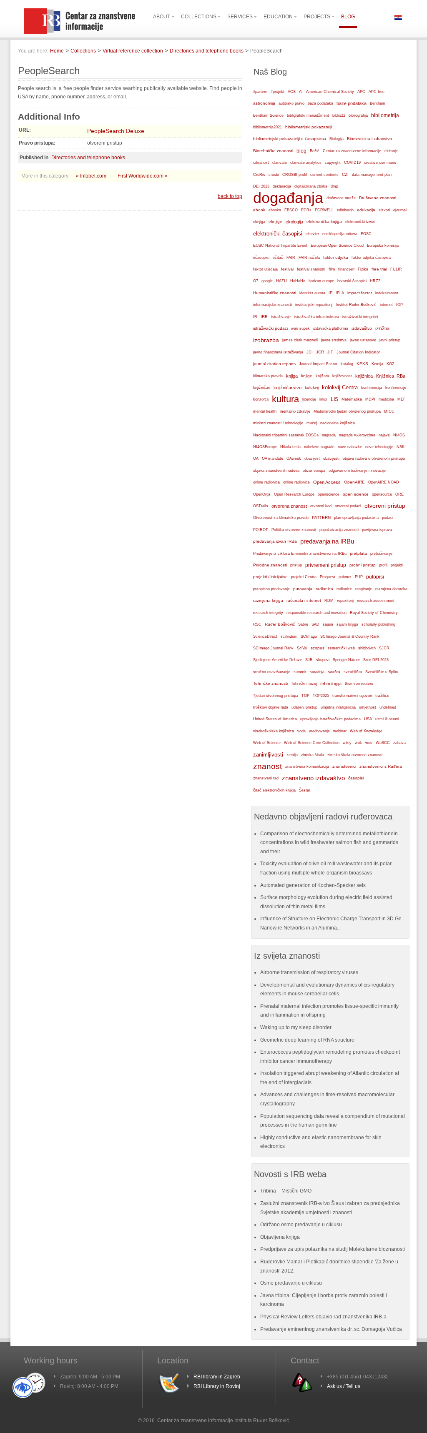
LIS (334, 399)
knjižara (322, 376)
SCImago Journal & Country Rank (349, 636)
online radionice (296, 482)
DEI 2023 (261, 186)
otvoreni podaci (348, 506)
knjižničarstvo (287, 387)
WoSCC (383, 743)
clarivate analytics (306, 162)
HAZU (281, 281)
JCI (309, 352)
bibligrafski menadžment (308, 115)
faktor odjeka (335, 257)
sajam (328, 624)
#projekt (277, 92)
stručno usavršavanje (271, 672)
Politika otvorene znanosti (293, 530)
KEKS (362, 363)
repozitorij (345, 601)
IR (255, 317)
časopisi (356, 778)
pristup (296, 565)
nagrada (329, 435)
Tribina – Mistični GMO (285, 1191)
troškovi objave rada (270, 707)
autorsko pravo (291, 103)
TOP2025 (321, 696)
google (267, 281)
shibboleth (367, 648)
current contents (324, 175)
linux (323, 399)
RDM (329, 601)
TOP (305, 696)
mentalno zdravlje (295, 411)
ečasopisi (261, 258)
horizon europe (321, 281)
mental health (264, 411)
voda (301, 731)
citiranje (391, 151)
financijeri (346, 269)
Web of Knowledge (366, 731)
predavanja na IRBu (327, 541)
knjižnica (364, 375)
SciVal (302, 648)
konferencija (371, 388)
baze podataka (352, 103)
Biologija (336, 139)
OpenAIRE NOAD (383, 482)
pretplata (358, 553)
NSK (400, 446)
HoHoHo (297, 281)
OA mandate (272, 458)
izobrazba (266, 340)
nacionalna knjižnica (337, 423)
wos (368, 742)
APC (361, 92)
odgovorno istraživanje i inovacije (357, 470)
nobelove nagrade (319, 446)
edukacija (366, 210)
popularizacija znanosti (339, 529)
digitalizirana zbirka (310, 186)
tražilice (382, 695)
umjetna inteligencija (338, 707)
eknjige (275, 221)
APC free (376, 92)
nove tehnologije (379, 447)
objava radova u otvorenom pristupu (374, 458)
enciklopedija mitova (339, 234)
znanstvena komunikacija (307, 766)
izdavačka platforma (330, 328)
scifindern (289, 636)
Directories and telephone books (207, 51)
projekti (397, 565)
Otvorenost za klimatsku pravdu (281, 518)
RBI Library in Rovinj (216, 1386)
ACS (292, 92)
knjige (306, 375)
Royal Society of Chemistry (374, 613)
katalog (347, 364)
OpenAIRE (354, 482)
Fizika (363, 269)
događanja (288, 198)
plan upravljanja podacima (356, 517)
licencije (309, 399)
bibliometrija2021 (267, 127)
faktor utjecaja (265, 269)
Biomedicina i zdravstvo (369, 138)
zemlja (292, 755)
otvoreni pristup (384, 506)
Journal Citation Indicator (358, 352)
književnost (342, 376)
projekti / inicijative (270, 576)
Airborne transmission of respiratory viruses (309, 972)
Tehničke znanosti (270, 683)
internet (386, 305)
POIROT (260, 530)
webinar (340, 731)
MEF (401, 399)
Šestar (304, 790)
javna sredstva (334, 340)
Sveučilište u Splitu (381, 672)
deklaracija (282, 186)
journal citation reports (274, 363)
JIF (330, 352)
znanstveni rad (266, 778)
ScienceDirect (265, 636)
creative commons (380, 162)
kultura (285, 399)
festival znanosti (311, 269)
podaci (387, 518)
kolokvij (312, 387)
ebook (259, 210)
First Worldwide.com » (143, 176)
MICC (389, 411)
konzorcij (261, 399)
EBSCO (291, 210)
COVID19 (352, 162)
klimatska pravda (268, 376)
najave (384, 435)
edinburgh (345, 210)
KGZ (390, 364)
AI (301, 92)
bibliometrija (385, 115)
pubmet (345, 577)
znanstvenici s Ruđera (380, 766)
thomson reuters (359, 683)
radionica (324, 588)
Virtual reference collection (133, 51)
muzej (311, 423)
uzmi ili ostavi (387, 719)
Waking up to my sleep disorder (296, 1027)
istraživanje (281, 317)
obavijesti (331, 458)
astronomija (264, 103)
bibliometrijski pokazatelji (308, 127)
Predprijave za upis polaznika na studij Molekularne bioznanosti (332, 1249)
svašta (334, 671)
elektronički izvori (360, 222)
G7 (255, 281)
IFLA (340, 293)
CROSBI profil (294, 175)
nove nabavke (350, 447)
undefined (387, 707)
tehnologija (331, 683)
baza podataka (320, 103)
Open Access (327, 482)
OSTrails (260, 506)
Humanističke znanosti (274, 293)
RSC (257, 624)
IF (330, 293)
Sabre (303, 624)
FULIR (396, 269)
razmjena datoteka (391, 589)
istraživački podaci (270, 328)
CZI (345, 174)
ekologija (294, 221)
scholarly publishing (378, 624)
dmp (334, 186)
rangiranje (363, 589)
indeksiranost (386, 293)
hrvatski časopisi (352, 280)
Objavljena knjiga (280, 1237)
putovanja (302, 588)
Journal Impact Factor (318, 364)
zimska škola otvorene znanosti (354, 755)
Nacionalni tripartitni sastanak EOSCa (286, 435)
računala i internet (303, 600)
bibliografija (358, 115)
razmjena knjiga (268, 600)
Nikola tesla (290, 447)
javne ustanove (363, 340)
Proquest (327, 577)
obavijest (312, 458)
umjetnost (367, 707)
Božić (314, 151)
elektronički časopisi (277, 233)
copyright (333, 162)
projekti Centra (303, 577)
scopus (317, 648)
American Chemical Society (330, 92)
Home (57, 51)
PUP (359, 577)
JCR (320, 352)
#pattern (260, 92)
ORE (399, 494)
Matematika (352, 399)
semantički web (341, 648)
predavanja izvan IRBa (275, 541)
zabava (399, 743)
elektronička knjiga (324, 221)
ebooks (275, 210)
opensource (382, 494)
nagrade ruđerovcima (357, 435)
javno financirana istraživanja (278, 352)
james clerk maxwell (300, 340)
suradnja (317, 672)
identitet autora (312, 293)
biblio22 (338, 115)
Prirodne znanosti (270, 565)
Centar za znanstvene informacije (352, 151)
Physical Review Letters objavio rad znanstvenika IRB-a (323, 1317)
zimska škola (312, 755)
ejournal (400, 210)
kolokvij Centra (340, 387)
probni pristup (362, 565)
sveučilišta (353, 672)
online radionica (266, 482)
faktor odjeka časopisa (371, 258)
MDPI (370, 399)
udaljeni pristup (304, 707)
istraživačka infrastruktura (316, 317)
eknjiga (259, 222)
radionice (344, 588)
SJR (309, 660)
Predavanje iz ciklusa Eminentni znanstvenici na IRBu (300, 553)
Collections (83, 51)
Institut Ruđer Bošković (356, 305)
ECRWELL (324, 210)
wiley (347, 743)
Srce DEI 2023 (376, 660)
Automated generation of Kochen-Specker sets (313, 885)
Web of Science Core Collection (311, 743)
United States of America (275, 719)
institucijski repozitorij (313, 304)
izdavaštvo (362, 328)
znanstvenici (344, 766)
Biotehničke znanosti (273, 150)
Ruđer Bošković (280, 624)
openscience (328, 494)
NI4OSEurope (265, 447)
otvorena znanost (289, 506)
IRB (264, 316)
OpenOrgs (262, 494)
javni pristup (389, 340)
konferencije (395, 387)
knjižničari (261, 388)
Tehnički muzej (304, 683)
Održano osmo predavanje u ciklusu (301, 1225)
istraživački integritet (360, 317)
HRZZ (375, 281)
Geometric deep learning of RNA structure (307, 1040)
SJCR (384, 648)
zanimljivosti (268, 755)
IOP (399, 305)
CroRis (259, 175)
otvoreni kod (321, 506)
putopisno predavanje (271, 589)
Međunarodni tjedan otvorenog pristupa (347, 411)
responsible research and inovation (316, 613)
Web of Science (267, 742)
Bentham (377, 103)
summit (300, 672)
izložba (382, 328)
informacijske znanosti (272, 305)
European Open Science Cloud (337, 245)
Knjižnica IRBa (390, 375)
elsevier (312, 233)
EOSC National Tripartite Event (280, 245)
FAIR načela (309, 258)
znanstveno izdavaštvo (313, 778)
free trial (379, 269)
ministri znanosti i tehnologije (278, 423)
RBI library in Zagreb (216, 1377)
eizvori (384, 210)
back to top (230, 196)
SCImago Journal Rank (273, 648)
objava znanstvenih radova (276, 470)
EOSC (366, 234)
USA (368, 719)
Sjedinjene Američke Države (277, 660)
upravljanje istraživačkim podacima (330, 719)
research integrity (268, 613)
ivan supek (300, 328)
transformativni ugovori (352, 696)
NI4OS (399, 435)
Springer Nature (346, 660)
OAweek (293, 458)
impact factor (359, 293)
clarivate (279, 162)
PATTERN (321, 517)
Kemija (377, 364)
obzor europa (314, 470)
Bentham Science (268, 115)
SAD (315, 624)
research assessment (375, 601)
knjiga (292, 375)
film (332, 269)
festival (287, 269)
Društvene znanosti (377, 197)
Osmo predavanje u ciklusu (291, 1283)
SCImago (309, 636)
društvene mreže (341, 198)
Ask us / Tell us (343, 1386)
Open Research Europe (294, 494)
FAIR (290, 258)
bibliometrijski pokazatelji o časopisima (289, 138)
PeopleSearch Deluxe (115, 131)
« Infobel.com (92, 176)
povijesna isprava (377, 530)
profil (383, 565)
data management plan (372, 175)
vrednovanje (319, 731)
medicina (386, 399)
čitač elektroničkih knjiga (274, 790)
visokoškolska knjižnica (273, 731)
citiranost (261, 162)
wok (358, 743)
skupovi (322, 660)
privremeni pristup (325, 565)
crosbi (274, 174)
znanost (267, 766)
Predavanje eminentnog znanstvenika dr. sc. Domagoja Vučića (331, 1329)
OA (256, 458)
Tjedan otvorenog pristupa (275, 696)
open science (356, 494)
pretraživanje (381, 553)
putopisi (375, 576)
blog (301, 151)
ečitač (278, 258)
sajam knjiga (347, 624)
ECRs (306, 210)
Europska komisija (383, 245)
